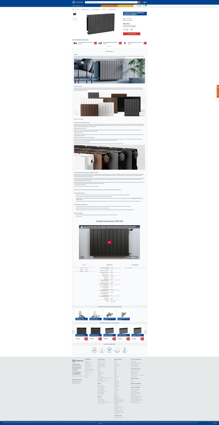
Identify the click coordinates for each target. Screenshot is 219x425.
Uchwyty (99, 371)
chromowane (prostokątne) (136, 395)
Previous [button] (72, 331)
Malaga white (116, 403)
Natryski (99, 396)
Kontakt (86, 377)
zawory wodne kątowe (135, 366)
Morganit (116, 380)
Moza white (116, 408)
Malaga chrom (116, 397)
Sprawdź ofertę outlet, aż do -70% (109, 5)
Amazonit (116, 363)
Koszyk (144, 5)
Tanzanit (115, 395)
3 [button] (111, 46)
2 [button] (109, 46)
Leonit (115, 374)
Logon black (116, 376)
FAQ (81, 5)
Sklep (77, 9)
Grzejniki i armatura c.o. (85, 9)
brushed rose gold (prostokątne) (136, 399)
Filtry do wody (100, 379)
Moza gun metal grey (118, 407)
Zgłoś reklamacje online (76, 383)
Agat (115, 362)
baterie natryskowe (101, 386)
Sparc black (116, 405)
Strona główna (76, 5)
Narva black (116, 387)
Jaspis (115, 371)
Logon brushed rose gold (118, 412)
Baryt (115, 366)
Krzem (115, 372)
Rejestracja (87, 361)
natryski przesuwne (101, 399)
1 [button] (107, 46)
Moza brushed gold (117, 386)
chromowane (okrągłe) (135, 389)
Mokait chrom (116, 381)
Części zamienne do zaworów (103, 380)
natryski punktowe (101, 400)
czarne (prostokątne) (134, 398)
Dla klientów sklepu (88, 366)
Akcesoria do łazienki (135, 387)
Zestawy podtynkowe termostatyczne (104, 401)
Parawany (132, 381)
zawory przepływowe (134, 365)
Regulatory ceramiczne (102, 366)
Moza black (116, 384)
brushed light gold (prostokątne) (136, 397)
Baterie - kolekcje (118, 359)
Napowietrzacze (100, 381)
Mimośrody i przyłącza (101, 363)
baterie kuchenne (101, 389)
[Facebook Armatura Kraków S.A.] (142, 2)
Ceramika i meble (118, 415)
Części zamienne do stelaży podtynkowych (105, 378)
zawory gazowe (133, 362)
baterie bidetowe (101, 388)
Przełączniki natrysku (101, 364)
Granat (115, 368)
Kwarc (115, 373)
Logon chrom (116, 375)
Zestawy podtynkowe (101, 403)
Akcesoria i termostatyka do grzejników (138, 375)
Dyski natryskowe (101, 376)
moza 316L (116, 413)
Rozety (99, 367)
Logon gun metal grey (118, 411)
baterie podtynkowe (101, 392)
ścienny (86, 271)
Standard (116, 394)
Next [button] (145, 331)
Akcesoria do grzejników (135, 370)
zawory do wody (134, 360)
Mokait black (116, 382)
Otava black (116, 390)
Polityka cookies (88, 367)
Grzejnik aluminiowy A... (113, 9)
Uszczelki (99, 374)
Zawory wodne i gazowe (136, 359)
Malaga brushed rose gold (118, 400)
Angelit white (116, 365)
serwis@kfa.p (76, 382)
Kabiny (132, 380)
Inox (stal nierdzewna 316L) (136, 402)
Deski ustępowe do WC (118, 417)
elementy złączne (134, 373)
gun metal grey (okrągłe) (135, 393)
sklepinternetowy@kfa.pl (78, 376)
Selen (115, 392)
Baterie (99, 383)
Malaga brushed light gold (118, 399)
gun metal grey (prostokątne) (136, 400)
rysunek (129, 267)
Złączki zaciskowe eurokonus (136, 385)
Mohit (115, 379)
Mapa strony (87, 375)
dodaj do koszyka (132, 33)
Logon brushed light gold (118, 410)
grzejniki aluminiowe (96, 9)
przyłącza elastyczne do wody (136, 363)
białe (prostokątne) (134, 401)
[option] (100, 24)
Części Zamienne (101, 359)
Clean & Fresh (100, 394)
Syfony (99, 370)
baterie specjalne (101, 393)
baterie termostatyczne (102, 391)
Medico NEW (116, 396)
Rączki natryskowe (101, 365)
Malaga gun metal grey (118, 402)
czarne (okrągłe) (134, 391)
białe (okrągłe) (133, 394)
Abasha (115, 360)
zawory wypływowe (134, 364)
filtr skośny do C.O (134, 371)
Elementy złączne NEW (136, 383)
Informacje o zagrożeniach (89, 369)
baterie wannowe (101, 385)
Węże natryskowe (101, 372)
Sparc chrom (116, 404)
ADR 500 (104, 9)
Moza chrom (116, 383)
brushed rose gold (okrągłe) (136, 392)
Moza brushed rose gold (118, 406)
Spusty (99, 368)
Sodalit (115, 391)
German (115, 367)
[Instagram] (146, 2)
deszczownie (100, 398)
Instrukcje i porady (88, 373)
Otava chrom (116, 389)
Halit (115, 370)
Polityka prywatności (88, 365)
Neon (115, 388)
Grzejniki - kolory (134, 376)
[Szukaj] (139, 2)
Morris (115, 378)
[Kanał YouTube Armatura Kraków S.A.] (144, 2)
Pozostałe (99, 375)
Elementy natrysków (101, 360)
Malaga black (116, 398)
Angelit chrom (116, 364)
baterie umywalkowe (101, 387)
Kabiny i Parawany (135, 378)
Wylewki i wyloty (101, 373)
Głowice (99, 362)
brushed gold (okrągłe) (135, 390)
